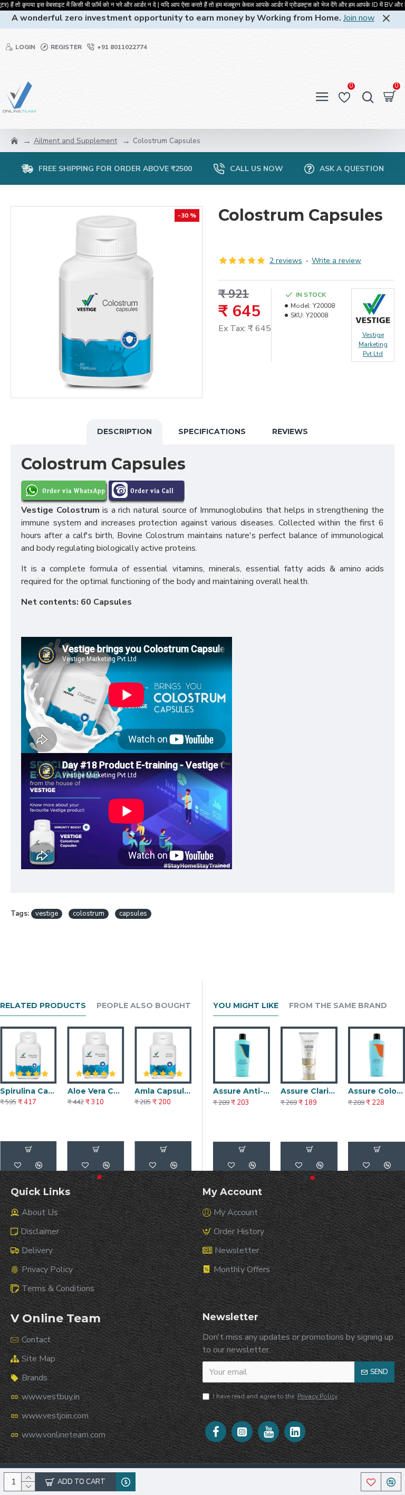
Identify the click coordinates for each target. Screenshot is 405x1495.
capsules (133, 913)
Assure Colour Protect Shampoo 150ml (376, 1091)
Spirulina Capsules (28, 1091)
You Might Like (245, 1005)
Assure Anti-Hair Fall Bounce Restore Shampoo (241, 1091)
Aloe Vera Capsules (96, 1091)
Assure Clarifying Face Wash (309, 1091)
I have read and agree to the (275, 1396)
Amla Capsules (162, 1091)
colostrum (88, 913)
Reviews (290, 431)
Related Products (43, 1005)
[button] (92, 1177)
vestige (46, 913)
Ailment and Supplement (75, 141)
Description (124, 431)
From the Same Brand (338, 1005)
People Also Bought (144, 1005)
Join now (358, 18)
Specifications (212, 431)
